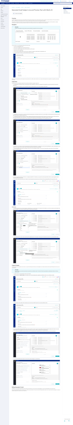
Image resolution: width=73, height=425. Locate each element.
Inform (2, 18)
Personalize (2, 19)
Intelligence (2, 24)
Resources (25, 3)
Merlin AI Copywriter (27, 7)
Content (2, 23)
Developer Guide (8, 3)
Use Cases (21, 3)
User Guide (2, 3)
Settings (2, 7)
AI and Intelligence (18, 7)
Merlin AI (22, 7)
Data (1, 9)
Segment (2, 10)
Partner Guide (17, 3)
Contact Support (30, 3)
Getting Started (3, 5)
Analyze (2, 12)
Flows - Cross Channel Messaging (4, 16)
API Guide (12, 3)
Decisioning (2, 21)
